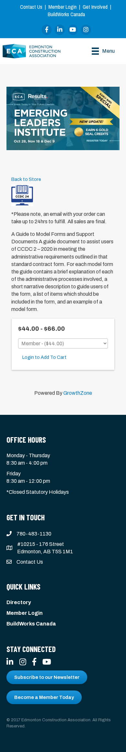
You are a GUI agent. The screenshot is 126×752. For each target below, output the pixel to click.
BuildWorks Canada (66, 14)
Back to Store (26, 179)
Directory (18, 602)
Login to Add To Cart (44, 357)
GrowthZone (77, 393)
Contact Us (31, 6)
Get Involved (95, 6)
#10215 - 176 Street (40, 544)
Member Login (62, 6)
